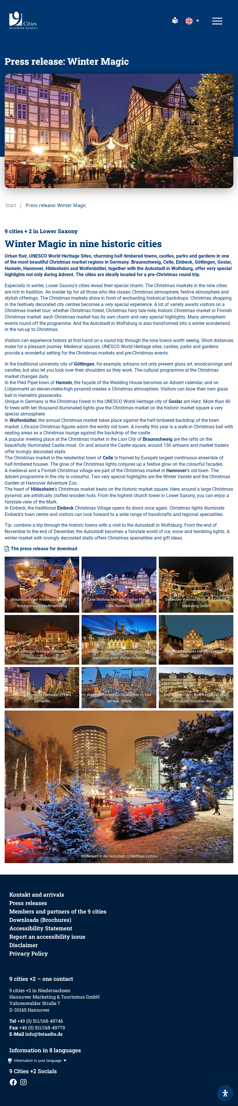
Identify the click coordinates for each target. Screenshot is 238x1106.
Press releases (28, 903)
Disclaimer (23, 945)
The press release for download (44, 548)
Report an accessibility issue (47, 936)
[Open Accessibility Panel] (225, 1093)
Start (11, 205)
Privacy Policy (28, 953)
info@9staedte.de (43, 1034)
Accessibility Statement (40, 928)
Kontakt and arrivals (36, 894)
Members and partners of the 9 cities (58, 911)
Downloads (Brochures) (40, 919)
